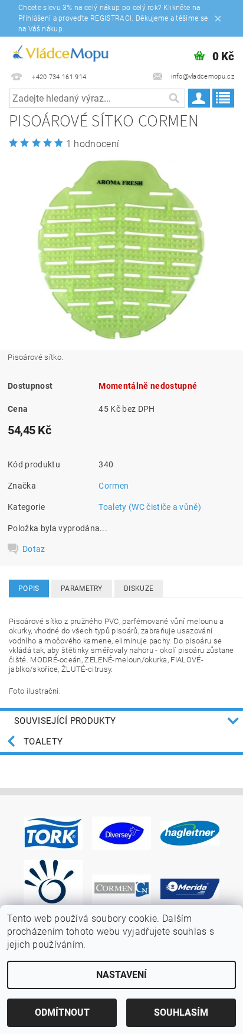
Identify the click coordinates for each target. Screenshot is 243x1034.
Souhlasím (181, 1012)
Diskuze (138, 588)
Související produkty (65, 721)
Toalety (43, 741)
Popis (29, 588)
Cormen (113, 485)
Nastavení (121, 974)
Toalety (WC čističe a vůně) (149, 507)
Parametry (82, 588)
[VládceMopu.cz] (60, 52)
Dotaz (33, 549)
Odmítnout (62, 1012)
